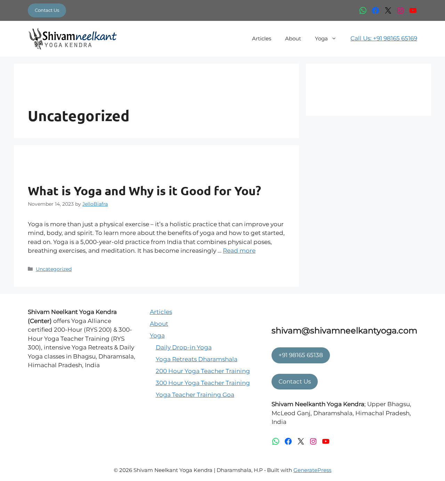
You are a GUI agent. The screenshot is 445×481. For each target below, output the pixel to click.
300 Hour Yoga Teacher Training (203, 382)
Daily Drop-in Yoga (184, 347)
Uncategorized (54, 269)
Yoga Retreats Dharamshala (196, 359)
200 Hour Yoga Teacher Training (203, 371)
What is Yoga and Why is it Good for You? (144, 190)
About (293, 38)
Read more (239, 250)
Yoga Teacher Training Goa (195, 394)
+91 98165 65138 (300, 355)
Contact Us (47, 10)
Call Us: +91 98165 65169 (383, 38)
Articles (261, 38)
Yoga (321, 38)
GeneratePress (312, 470)
